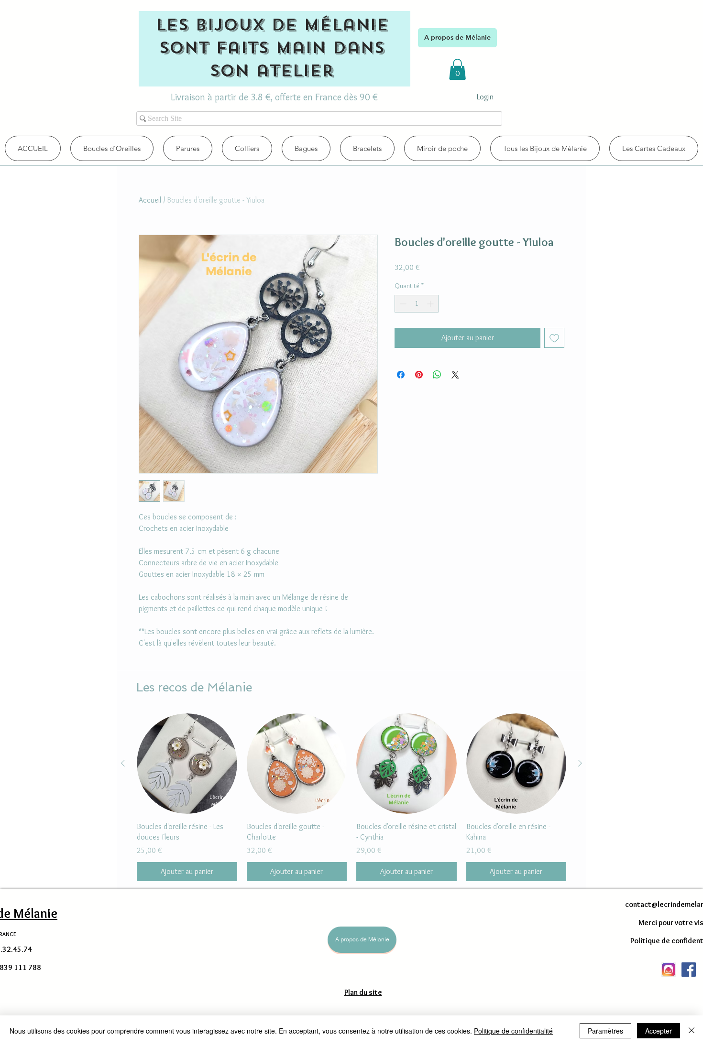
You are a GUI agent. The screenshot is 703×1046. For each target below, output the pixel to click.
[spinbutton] (416, 303)
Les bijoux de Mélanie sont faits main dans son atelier (271, 47)
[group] (351, 797)
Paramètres (605, 1030)
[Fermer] (691, 1030)
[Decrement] (402, 303)
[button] (457, 69)
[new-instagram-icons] (668, 969)
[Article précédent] (123, 763)
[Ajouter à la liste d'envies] (554, 338)
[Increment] (431, 303)
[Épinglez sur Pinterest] (419, 374)
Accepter (658, 1030)
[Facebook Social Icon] (688, 969)
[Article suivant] (580, 763)
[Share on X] (455, 374)
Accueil (150, 200)
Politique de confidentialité (513, 1030)
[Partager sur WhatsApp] (437, 374)
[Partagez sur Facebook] (400, 374)
